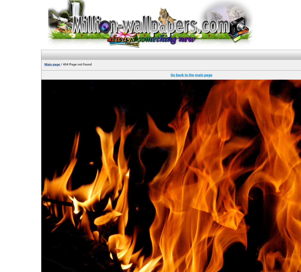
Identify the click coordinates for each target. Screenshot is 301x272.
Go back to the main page (191, 75)
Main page (52, 64)
